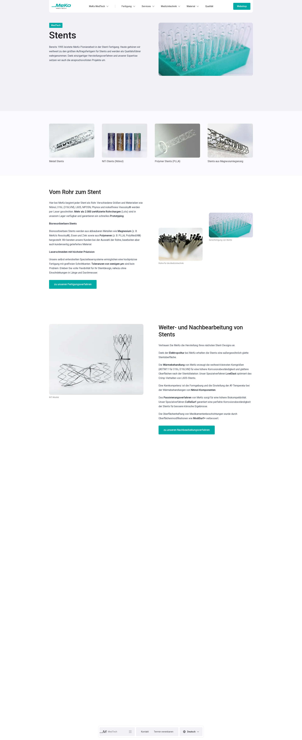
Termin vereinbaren (163, 731)
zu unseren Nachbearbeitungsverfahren (187, 429)
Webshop (242, 6)
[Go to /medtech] (61, 6)
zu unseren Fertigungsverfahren (73, 284)
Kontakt (145, 731)
